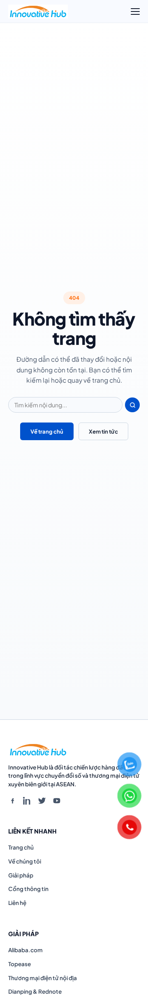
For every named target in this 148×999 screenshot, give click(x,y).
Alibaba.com (25, 949)
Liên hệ (17, 902)
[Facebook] (12, 801)
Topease (19, 963)
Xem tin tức (103, 431)
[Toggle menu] (135, 11)
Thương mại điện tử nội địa (42, 977)
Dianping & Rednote (35, 991)
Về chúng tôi (24, 861)
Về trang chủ (46, 431)
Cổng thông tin (28, 888)
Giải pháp (20, 875)
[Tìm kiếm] (132, 404)
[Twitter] (42, 801)
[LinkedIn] (27, 801)
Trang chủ (21, 847)
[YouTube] (57, 801)
